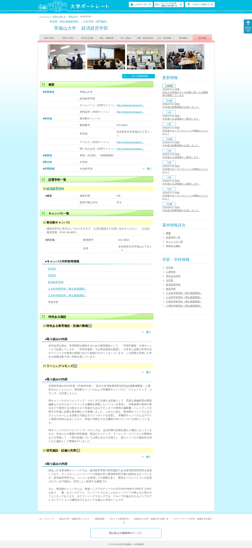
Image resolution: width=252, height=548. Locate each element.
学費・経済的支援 (145, 38)
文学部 (52, 268)
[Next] (203, 56)
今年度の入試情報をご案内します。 (181, 119)
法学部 (52, 275)
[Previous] (49, 56)
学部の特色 (49, 38)
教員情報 (183, 38)
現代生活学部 (173, 276)
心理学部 (171, 271)
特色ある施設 (173, 245)
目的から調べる (59, 16)
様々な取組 (126, 38)
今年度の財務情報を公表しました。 (181, 107)
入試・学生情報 (164, 38)
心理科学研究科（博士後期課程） (184, 305)
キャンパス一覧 (174, 241)
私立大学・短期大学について (75, 519)
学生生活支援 (87, 38)
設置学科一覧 (173, 237)
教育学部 (171, 288)
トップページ (44, 16)
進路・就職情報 (106, 38)
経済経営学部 (55, 282)
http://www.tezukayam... (130, 105)
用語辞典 (100, 519)
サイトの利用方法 (120, 519)
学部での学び (68, 38)
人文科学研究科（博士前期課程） (67, 288)
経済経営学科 (55, 188)
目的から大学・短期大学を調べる (151, 519)
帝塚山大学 (72, 16)
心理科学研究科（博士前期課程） (184, 301)
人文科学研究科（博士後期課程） (67, 295)
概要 (168, 233)
